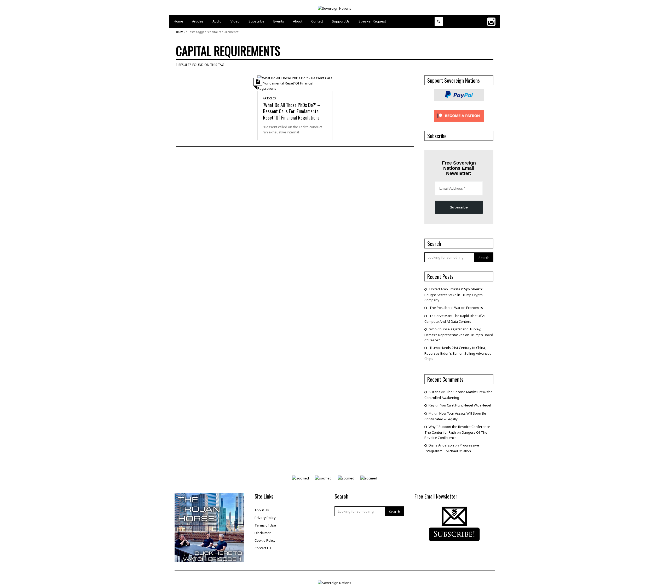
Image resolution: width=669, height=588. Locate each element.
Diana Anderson (441, 445)
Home (180, 32)
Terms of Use (265, 525)
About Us (262, 510)
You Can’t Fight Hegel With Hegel (465, 405)
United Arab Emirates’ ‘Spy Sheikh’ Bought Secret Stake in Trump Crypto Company (453, 294)
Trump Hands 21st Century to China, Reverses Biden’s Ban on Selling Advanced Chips (458, 353)
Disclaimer (263, 532)
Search (483, 257)
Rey (432, 405)
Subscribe (459, 207)
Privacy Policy (265, 517)
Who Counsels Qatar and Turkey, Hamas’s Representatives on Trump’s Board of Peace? (458, 334)
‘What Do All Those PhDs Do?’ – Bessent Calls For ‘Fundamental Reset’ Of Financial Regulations (291, 111)
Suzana (434, 391)
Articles (269, 98)
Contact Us (263, 548)
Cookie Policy (265, 540)
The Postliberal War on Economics (456, 307)
